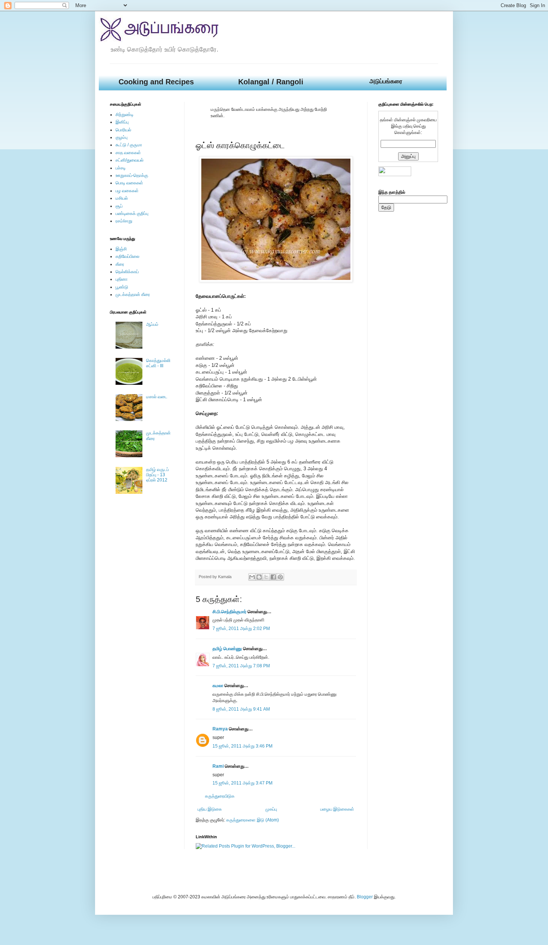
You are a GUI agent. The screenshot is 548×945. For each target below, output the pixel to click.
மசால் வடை (156, 396)
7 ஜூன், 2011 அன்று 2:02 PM (241, 628)
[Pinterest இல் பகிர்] (280, 577)
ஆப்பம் (152, 324)
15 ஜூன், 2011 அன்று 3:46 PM (242, 746)
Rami (218, 766)
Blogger (365, 896)
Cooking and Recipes (156, 82)
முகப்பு (271, 809)
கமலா (217, 685)
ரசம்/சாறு (124, 221)
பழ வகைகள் (127, 190)
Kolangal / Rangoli (270, 82)
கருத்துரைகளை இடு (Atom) (252, 820)
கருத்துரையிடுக (219, 796)
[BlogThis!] (259, 577)
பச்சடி (121, 168)
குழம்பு (121, 137)
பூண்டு (122, 287)
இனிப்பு (122, 122)
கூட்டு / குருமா (129, 144)
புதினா (121, 279)
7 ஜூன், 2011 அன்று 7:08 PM (241, 665)
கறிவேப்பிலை (127, 256)
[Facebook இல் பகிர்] (273, 577)
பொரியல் (123, 129)
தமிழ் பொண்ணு (227, 648)
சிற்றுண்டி (124, 114)
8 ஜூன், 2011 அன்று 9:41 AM (241, 709)
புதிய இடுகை (210, 809)
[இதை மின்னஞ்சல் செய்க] (252, 577)
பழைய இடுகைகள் (337, 809)
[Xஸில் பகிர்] (266, 577)
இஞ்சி (121, 249)
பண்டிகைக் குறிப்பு (132, 213)
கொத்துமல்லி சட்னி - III (158, 363)
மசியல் (122, 198)
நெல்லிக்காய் (127, 271)
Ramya (220, 729)
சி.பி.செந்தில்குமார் (229, 611)
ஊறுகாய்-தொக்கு (132, 175)
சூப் (119, 206)
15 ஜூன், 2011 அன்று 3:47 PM (242, 783)
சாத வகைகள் (128, 152)
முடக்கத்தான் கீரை (133, 294)
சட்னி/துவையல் (130, 160)
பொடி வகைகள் (129, 182)
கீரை (120, 264)
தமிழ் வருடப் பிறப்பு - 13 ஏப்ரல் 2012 (157, 475)
